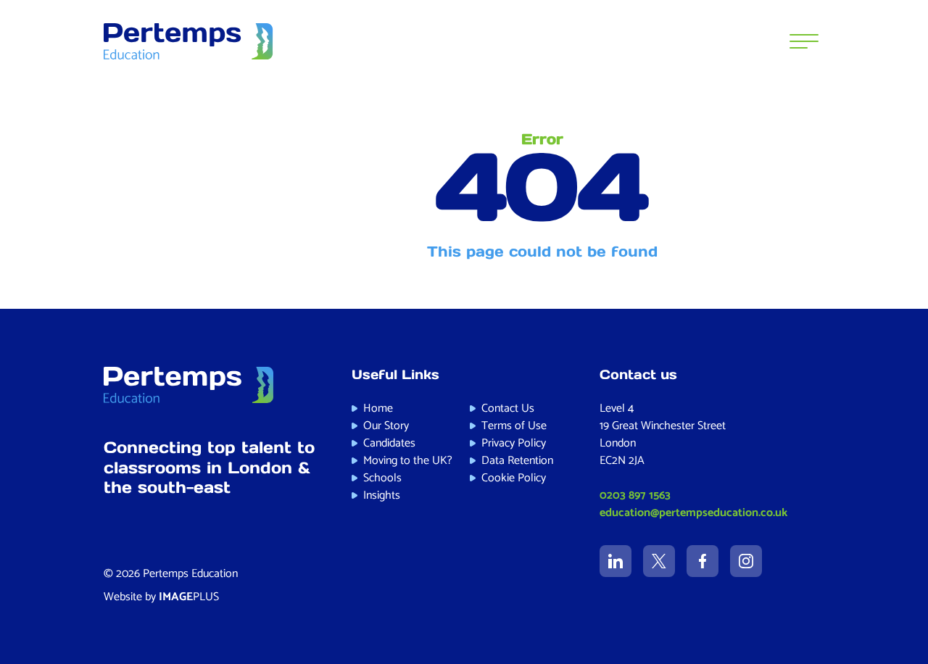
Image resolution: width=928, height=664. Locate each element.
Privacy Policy (513, 443)
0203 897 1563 (635, 495)
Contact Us (507, 408)
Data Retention (517, 460)
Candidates (389, 443)
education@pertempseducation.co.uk (693, 513)
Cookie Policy (513, 478)
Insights (381, 495)
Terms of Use (514, 426)
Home (378, 408)
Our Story (386, 426)
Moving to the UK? (407, 460)
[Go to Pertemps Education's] (615, 561)
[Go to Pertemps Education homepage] (188, 41)
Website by (161, 597)
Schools (382, 478)
